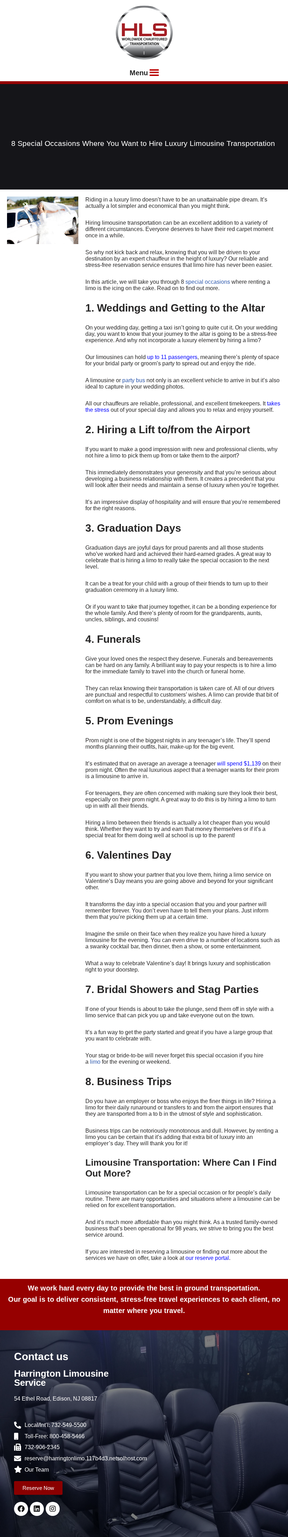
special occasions (207, 282)
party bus (133, 380)
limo (95, 1062)
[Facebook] (21, 1509)
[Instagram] (53, 1509)
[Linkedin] (37, 1509)
